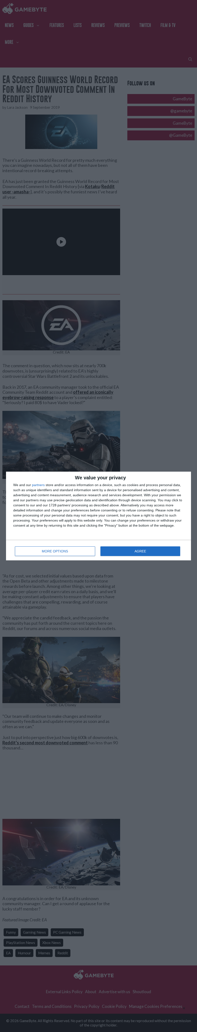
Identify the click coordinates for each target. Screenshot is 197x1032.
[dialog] (98, 516)
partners (38, 485)
